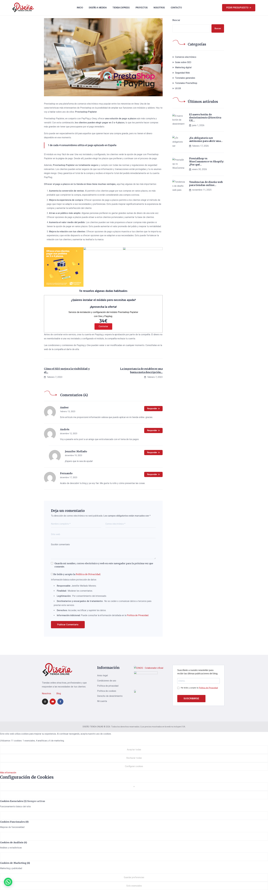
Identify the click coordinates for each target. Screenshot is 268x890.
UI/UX (178, 88)
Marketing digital (183, 67)
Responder (152, 408)
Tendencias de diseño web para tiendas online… (206, 184)
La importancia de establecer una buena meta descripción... (141, 370)
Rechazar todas (134, 758)
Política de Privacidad (88, 574)
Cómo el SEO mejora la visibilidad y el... (67, 370)
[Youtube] (53, 701)
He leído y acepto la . (77, 574)
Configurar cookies (134, 766)
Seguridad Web (182, 72)
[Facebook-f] (60, 701)
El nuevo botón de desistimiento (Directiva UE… (205, 117)
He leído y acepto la (199, 688)
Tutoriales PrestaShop (186, 83)
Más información (8, 772)
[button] (8, 882)
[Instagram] (45, 701)
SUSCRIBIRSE (191, 698)
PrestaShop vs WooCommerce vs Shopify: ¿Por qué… (206, 161)
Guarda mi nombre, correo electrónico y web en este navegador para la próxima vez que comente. (103, 565)
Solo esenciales (134, 885)
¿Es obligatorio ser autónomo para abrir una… (205, 139)
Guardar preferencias (134, 877)
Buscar (176, 20)
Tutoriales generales (185, 78)
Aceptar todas (134, 749)
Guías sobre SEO (183, 62)
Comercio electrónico (185, 57)
